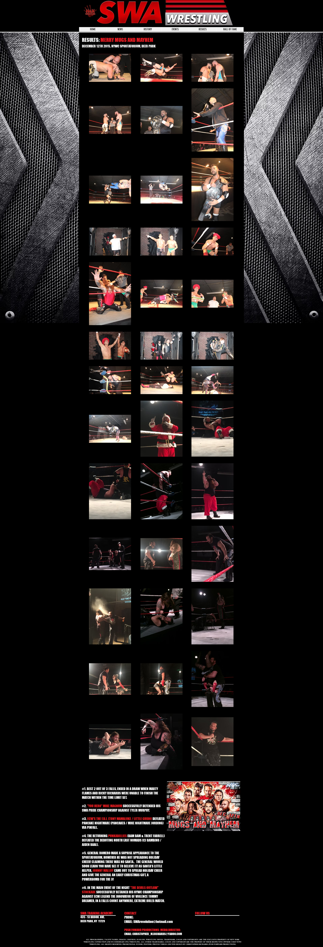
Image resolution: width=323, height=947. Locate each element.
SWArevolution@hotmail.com (153, 922)
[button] (175, 29)
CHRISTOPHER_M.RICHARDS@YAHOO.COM (157, 934)
